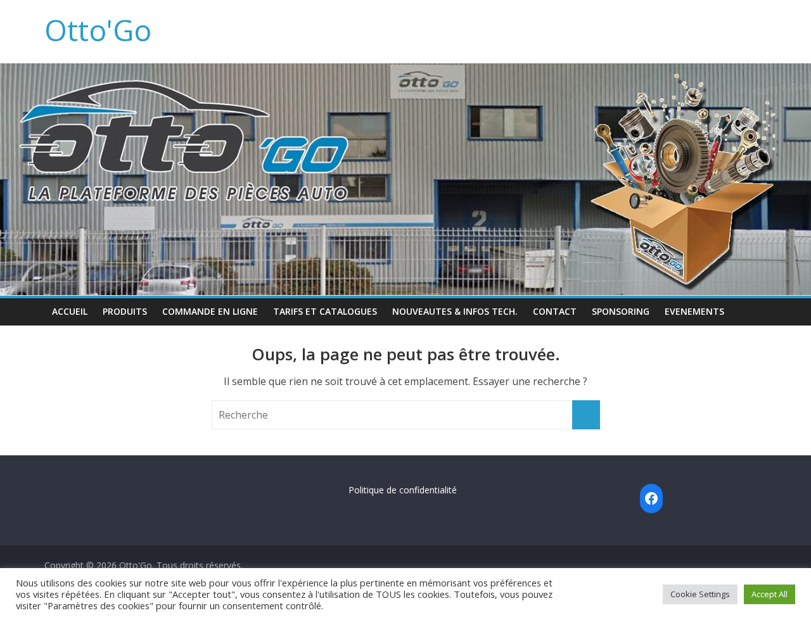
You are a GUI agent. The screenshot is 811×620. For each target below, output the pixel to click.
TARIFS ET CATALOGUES (325, 311)
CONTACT (555, 311)
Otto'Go (97, 29)
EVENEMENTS (694, 311)
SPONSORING (620, 311)
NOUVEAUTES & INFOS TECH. (455, 311)
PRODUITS (125, 311)
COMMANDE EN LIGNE (210, 311)
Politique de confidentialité (402, 490)
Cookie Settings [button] (700, 594)
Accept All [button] (769, 594)
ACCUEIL (69, 311)
